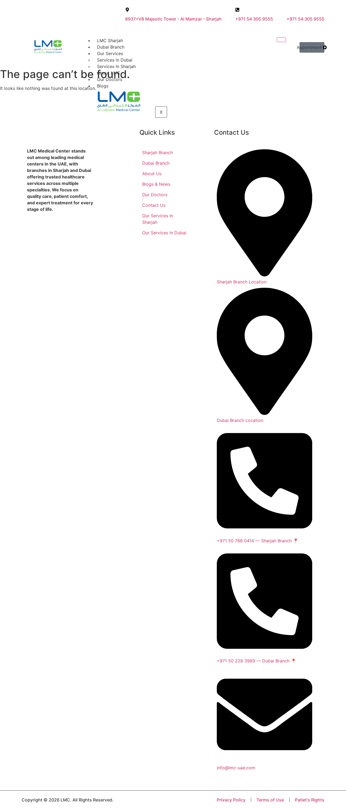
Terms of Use (270, 800)
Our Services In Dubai (164, 232)
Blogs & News (156, 184)
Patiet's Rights (309, 800)
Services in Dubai (114, 60)
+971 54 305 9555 (254, 19)
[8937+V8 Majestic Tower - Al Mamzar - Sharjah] (127, 10)
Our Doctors (109, 79)
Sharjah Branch (157, 152)
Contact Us (153, 205)
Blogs (102, 86)
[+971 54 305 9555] (237, 10)
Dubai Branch (110, 47)
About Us (151, 173)
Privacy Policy (231, 800)
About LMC (108, 73)
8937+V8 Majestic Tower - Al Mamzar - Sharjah (173, 19)
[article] (60, 180)
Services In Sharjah (116, 66)
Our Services (110, 53)
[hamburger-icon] (281, 39)
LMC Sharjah (110, 40)
